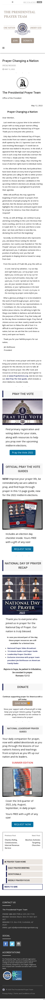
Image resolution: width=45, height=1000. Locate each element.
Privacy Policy (7, 993)
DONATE (27, 40)
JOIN (15, 40)
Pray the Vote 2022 (22, 452)
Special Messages (9, 65)
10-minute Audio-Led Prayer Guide (22, 651)
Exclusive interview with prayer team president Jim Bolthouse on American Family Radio (23, 660)
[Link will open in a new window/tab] (5, 943)
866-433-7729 (14, 914)
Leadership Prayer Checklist (19, 654)
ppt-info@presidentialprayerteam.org (23, 927)
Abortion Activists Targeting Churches (32, 842)
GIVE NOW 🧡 (22, 703)
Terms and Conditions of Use (24, 993)
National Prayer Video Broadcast (21, 648)
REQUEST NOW (22, 549)
